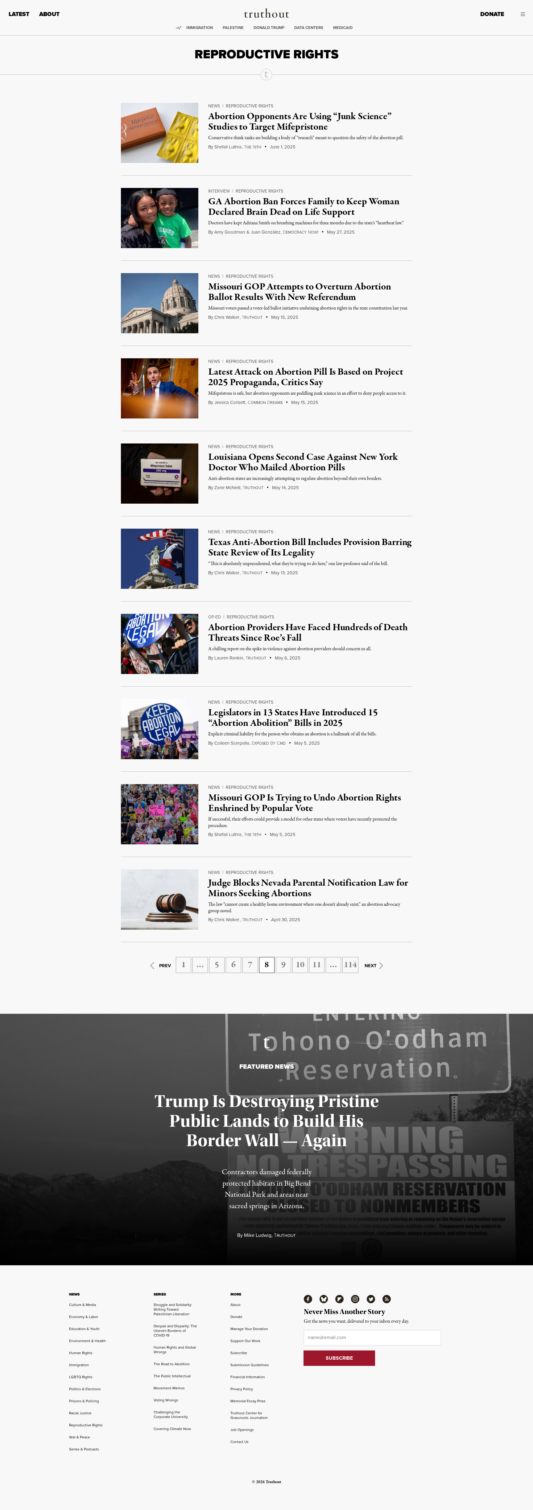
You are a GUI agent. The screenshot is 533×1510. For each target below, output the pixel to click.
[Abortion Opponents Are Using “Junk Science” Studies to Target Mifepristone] (159, 133)
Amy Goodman (229, 232)
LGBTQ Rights (81, 1377)
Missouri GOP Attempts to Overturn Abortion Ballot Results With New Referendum (299, 292)
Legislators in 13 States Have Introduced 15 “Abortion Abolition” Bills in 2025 (293, 718)
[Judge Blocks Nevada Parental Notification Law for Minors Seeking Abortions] (159, 899)
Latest (19, 14)
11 (316, 965)
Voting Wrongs (166, 1400)
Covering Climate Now (172, 1429)
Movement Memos (169, 1388)
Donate (492, 14)
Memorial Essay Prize (248, 1401)
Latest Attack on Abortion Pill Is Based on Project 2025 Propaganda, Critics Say (305, 377)
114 (350, 965)
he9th (252, 147)
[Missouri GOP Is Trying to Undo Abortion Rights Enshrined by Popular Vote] (159, 814)
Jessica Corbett (229, 402)
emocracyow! (300, 232)
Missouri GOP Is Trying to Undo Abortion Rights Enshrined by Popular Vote (304, 803)
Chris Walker (226, 317)
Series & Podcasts (84, 1449)
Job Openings (242, 1430)
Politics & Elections (85, 1389)
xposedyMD (269, 743)
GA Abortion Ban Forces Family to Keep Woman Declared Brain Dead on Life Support (303, 207)
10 (300, 965)
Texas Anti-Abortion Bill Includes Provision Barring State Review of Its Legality (309, 548)
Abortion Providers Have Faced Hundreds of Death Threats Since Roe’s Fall (307, 633)
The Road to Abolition (172, 1364)
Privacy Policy (241, 1389)
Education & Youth (84, 1329)
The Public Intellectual (172, 1376)
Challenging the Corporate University (171, 1414)
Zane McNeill (227, 487)
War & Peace (79, 1437)
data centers (308, 28)
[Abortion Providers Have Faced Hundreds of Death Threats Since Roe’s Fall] (159, 644)
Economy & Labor (83, 1317)
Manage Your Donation (249, 1329)
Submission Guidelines (249, 1365)
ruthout (252, 317)
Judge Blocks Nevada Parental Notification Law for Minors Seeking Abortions (308, 888)
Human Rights (81, 1353)
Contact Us (239, 1442)
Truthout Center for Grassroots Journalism (249, 1415)
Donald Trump (269, 28)
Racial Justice (80, 1413)
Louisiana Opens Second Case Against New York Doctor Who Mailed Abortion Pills (303, 463)
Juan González (265, 232)
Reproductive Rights (249, 106)
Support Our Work (245, 1341)
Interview (219, 191)
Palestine (233, 28)
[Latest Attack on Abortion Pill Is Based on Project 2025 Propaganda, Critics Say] (159, 388)
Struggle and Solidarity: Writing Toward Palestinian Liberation (173, 1309)
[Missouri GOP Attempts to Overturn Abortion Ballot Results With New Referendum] (159, 303)
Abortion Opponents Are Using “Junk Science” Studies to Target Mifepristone (299, 122)
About (49, 14)
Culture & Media (82, 1305)
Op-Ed (214, 617)
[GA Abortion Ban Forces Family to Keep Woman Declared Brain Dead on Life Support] (159, 218)
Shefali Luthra (228, 147)
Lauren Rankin (228, 658)
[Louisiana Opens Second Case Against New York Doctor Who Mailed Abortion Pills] (159, 473)
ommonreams (265, 403)
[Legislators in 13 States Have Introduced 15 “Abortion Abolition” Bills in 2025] (159, 729)
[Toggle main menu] (519, 14)
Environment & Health (87, 1341)
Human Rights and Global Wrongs (175, 1350)
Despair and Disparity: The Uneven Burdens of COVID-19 (175, 1330)
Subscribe (238, 1353)
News (214, 106)
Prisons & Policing (84, 1401)
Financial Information (247, 1377)
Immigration (199, 28)
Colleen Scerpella (231, 743)
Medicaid (343, 28)
